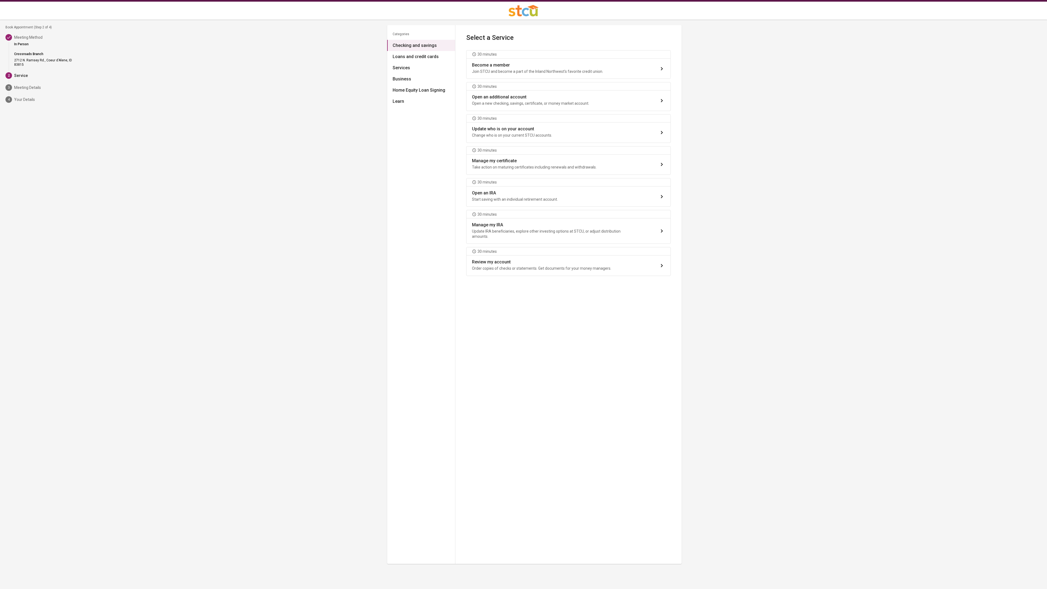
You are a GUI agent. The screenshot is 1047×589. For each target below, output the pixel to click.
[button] (568, 64)
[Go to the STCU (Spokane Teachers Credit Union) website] (523, 10)
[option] (421, 45)
